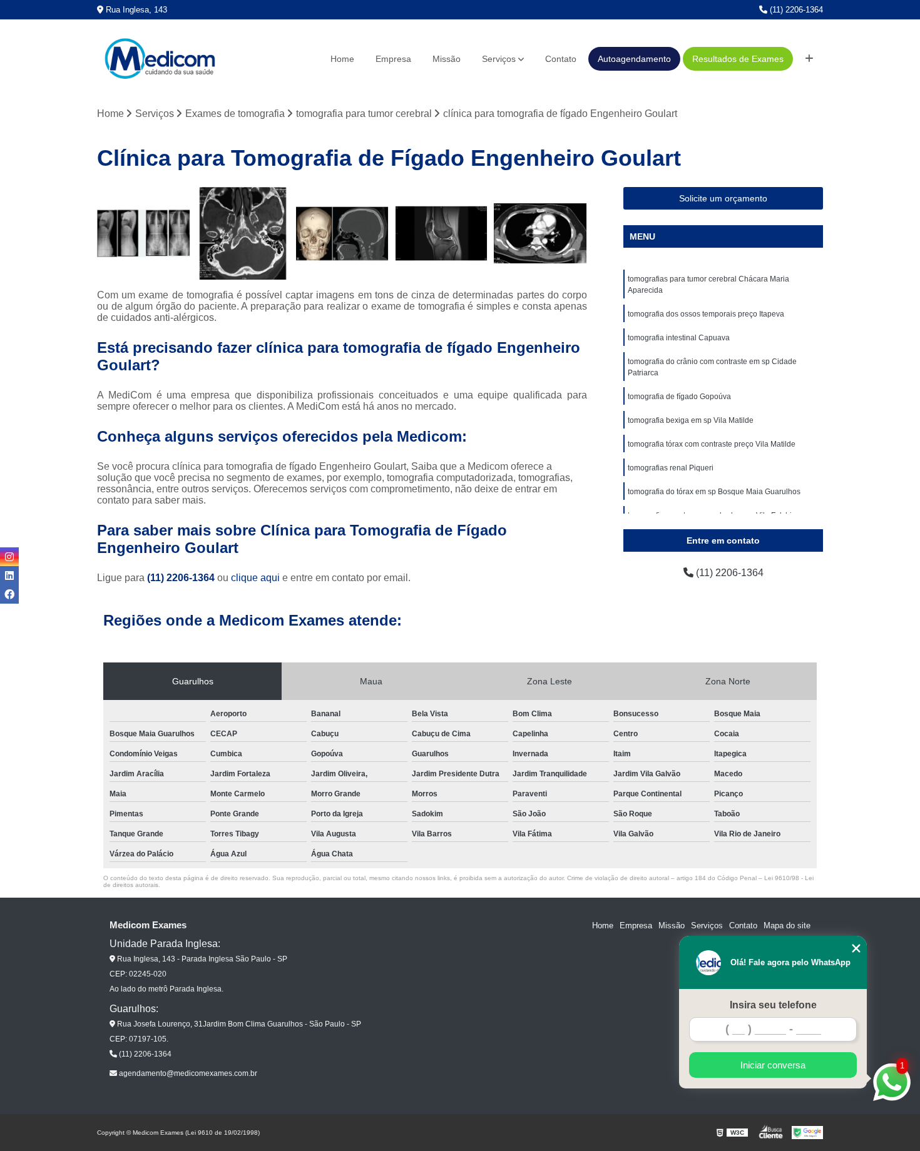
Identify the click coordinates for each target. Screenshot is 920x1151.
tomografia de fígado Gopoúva (679, 396)
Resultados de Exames (738, 59)
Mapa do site (787, 925)
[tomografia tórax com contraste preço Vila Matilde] (540, 233)
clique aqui (255, 577)
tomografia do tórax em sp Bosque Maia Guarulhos (714, 491)
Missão (446, 59)
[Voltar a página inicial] (159, 59)
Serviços (499, 59)
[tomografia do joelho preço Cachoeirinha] (441, 233)
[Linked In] (9, 575)
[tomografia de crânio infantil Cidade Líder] (342, 233)
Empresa (393, 59)
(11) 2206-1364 (795, 9)
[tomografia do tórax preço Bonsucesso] (143, 233)
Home (342, 59)
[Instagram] (9, 556)
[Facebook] (9, 594)
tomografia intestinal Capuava (679, 337)
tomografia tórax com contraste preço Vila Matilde (711, 444)
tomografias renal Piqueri (670, 468)
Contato (560, 59)
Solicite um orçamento (723, 198)
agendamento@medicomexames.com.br (187, 1073)
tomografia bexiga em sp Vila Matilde (691, 420)
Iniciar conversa (772, 1065)
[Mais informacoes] (809, 59)
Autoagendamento (634, 59)
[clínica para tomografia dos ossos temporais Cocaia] (243, 233)
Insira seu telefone (773, 1005)
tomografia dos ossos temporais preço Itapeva (706, 314)
